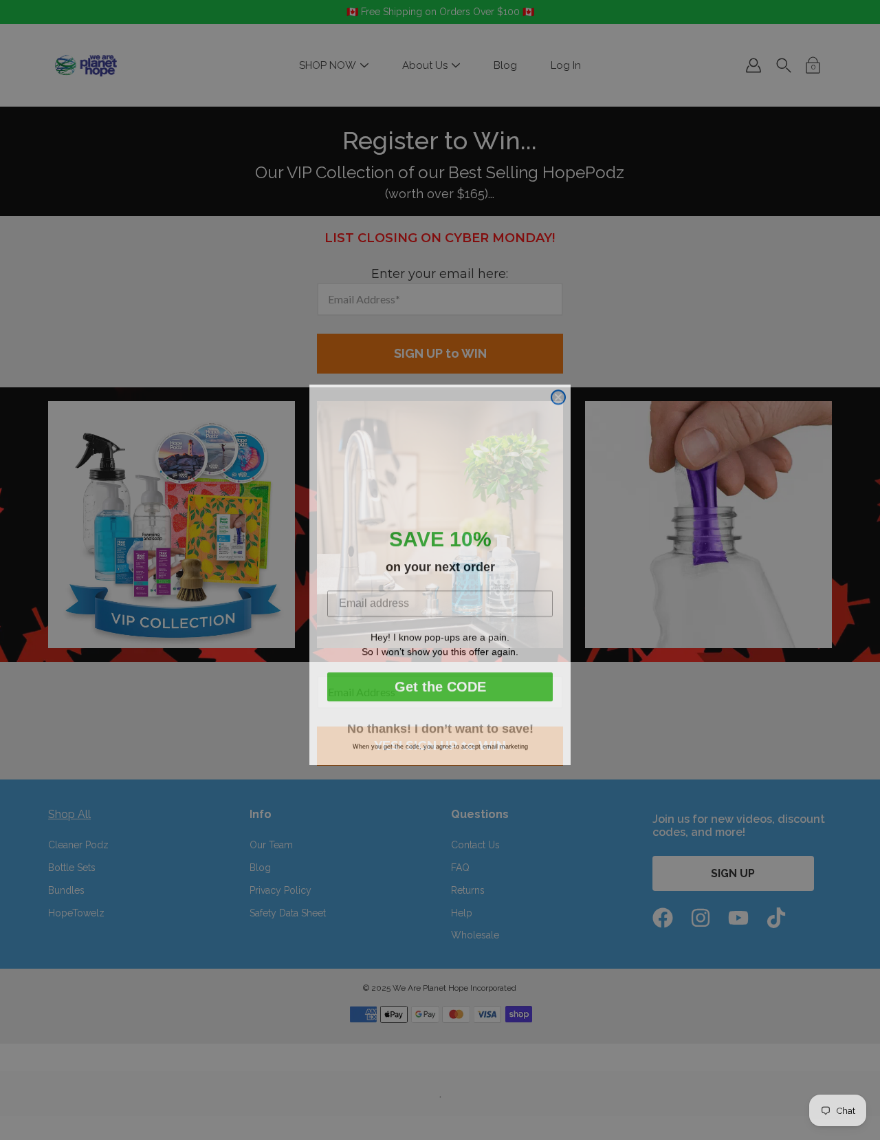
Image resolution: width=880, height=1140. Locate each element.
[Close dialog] (558, 392)
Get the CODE (440, 681)
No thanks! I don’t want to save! (440, 724)
